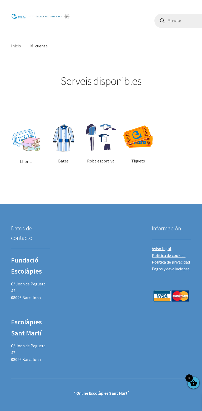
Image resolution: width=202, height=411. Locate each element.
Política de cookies (168, 255)
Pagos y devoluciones (171, 268)
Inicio (16, 45)
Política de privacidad (171, 262)
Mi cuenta (39, 45)
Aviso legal (161, 248)
